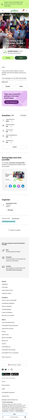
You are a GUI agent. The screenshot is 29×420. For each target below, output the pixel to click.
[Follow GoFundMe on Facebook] (2, 369)
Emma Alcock (9, 140)
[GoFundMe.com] (14, 10)
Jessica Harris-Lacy (11, 203)
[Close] (26, 4)
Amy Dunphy (9, 130)
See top (24, 115)
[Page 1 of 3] (13, 45)
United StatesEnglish (15, 364)
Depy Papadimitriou (11, 135)
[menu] (26, 10)
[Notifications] (22, 10)
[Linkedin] (22, 186)
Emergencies (15, 218)
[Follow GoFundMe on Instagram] (11, 369)
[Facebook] (10, 186)
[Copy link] (6, 186)
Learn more (7, 5)
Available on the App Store (15, 374)
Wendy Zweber (10, 124)
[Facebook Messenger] (18, 186)
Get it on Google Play (6, 374)
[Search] (2, 10)
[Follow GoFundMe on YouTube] (5, 369)
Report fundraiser (16, 230)
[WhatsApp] (14, 186)
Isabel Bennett (10, 119)
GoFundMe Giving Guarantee (14, 270)
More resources (6, 357)
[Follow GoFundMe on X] (8, 369)
